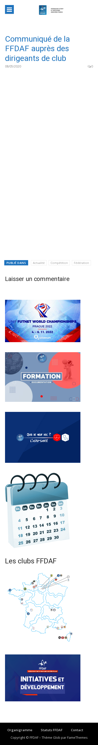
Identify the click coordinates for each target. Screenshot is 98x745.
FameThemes (77, 737)
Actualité (39, 263)
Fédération (81, 263)
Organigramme (19, 730)
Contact (77, 730)
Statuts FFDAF (52, 730)
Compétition (59, 263)
